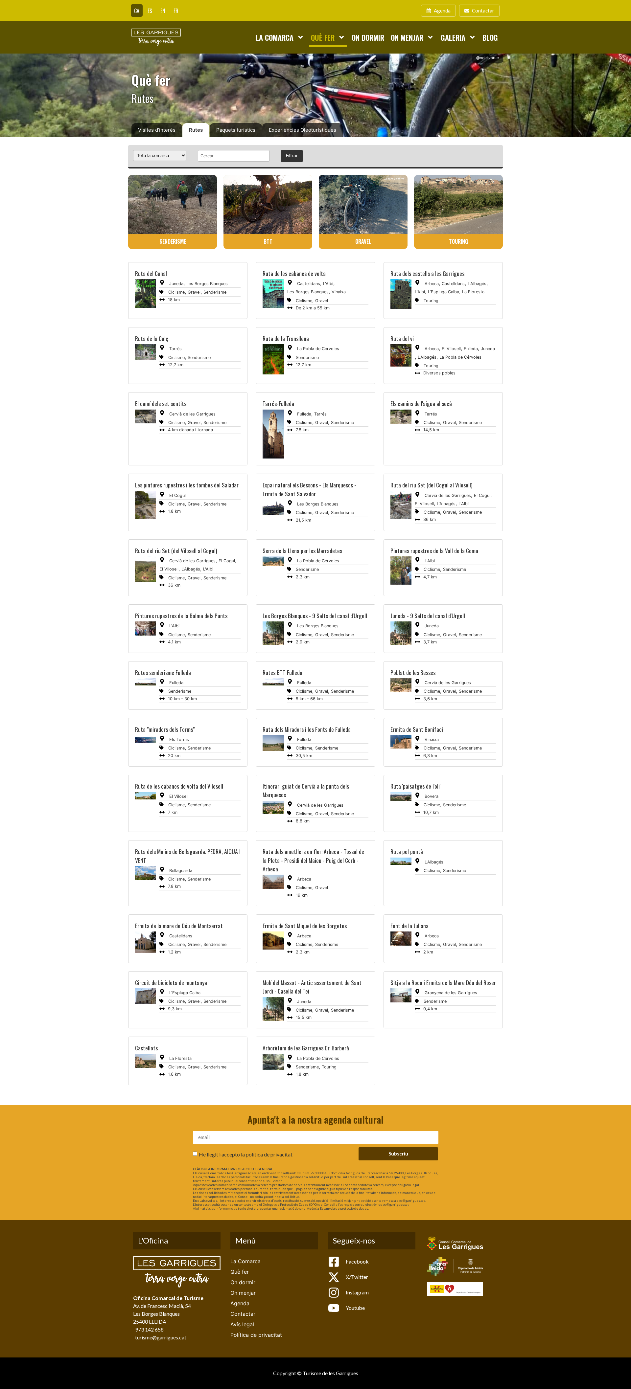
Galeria (453, 37)
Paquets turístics (235, 130)
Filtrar (292, 156)
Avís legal (242, 1324)
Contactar (242, 1314)
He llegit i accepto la (245, 1154)
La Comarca (274, 37)
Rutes (196, 130)
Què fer (323, 37)
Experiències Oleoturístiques (302, 130)
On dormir (368, 37)
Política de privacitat (256, 1335)
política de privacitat (269, 1154)
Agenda (239, 1303)
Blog (490, 37)
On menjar (407, 37)
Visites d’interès (156, 130)
